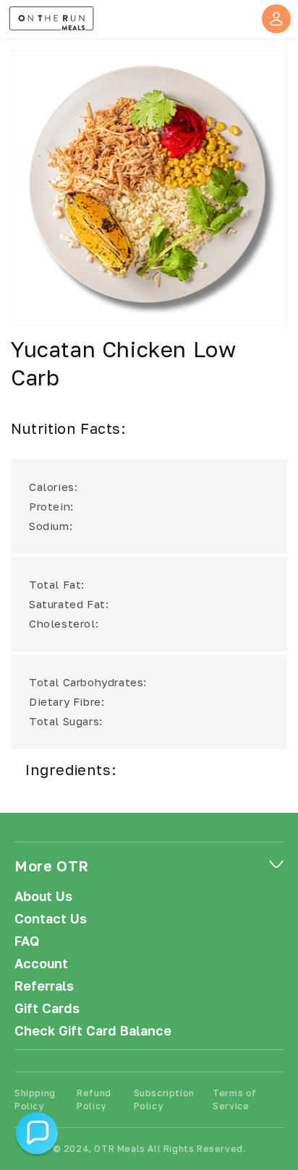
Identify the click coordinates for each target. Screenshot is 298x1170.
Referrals (44, 986)
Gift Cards (47, 1008)
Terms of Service (235, 1099)
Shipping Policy (35, 1099)
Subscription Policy (164, 1099)
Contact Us (50, 918)
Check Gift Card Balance (92, 1030)
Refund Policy (94, 1099)
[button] (37, 1133)
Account (41, 963)
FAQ (26, 941)
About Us (43, 896)
